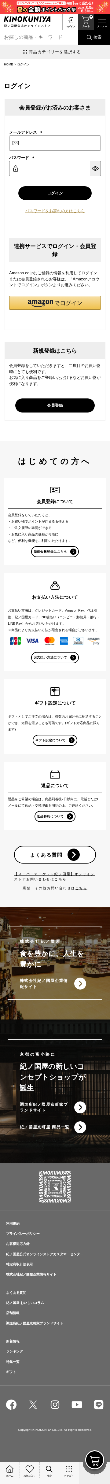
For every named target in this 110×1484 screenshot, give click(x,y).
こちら (81, 888)
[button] (55, 303)
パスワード (21, 157)
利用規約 (13, 1223)
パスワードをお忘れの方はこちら (55, 211)
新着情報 (13, 1341)
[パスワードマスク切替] (95, 168)
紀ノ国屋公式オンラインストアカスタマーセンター (44, 1254)
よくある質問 (46, 854)
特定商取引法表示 (19, 1264)
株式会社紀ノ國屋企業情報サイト (44, 983)
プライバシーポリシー (23, 1233)
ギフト (11, 1372)
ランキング (14, 1351)
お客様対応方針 (18, 1243)
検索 (97, 37)
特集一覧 (13, 1362)
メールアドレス (25, 132)
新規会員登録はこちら (51, 551)
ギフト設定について (50, 740)
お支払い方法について (51, 657)
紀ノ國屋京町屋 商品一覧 (45, 1127)
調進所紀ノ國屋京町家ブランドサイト (44, 1107)
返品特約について (50, 816)
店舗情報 (13, 1313)
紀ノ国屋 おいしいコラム (25, 1303)
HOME (8, 64)
